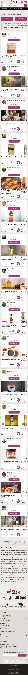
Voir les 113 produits (14, 445)
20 (15, 543)
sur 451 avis (15, 476)
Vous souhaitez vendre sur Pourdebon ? (9, 646)
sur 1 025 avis (15, 37)
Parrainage (2, 623)
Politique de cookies (13, 670)
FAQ (1, 638)
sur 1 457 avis (15, 104)
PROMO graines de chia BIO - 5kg (10, 359)
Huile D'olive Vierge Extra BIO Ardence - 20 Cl (9, 90)
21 (18, 543)
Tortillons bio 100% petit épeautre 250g (8, 496)
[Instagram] (10, 616)
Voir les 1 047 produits (14, 40)
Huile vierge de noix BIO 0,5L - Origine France (10, 326)
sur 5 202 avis (15, 239)
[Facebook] (3, 616)
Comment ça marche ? (5, 620)
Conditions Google (6, 659)
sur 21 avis (13, 273)
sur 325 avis (15, 70)
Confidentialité (19, 658)
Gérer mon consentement (13, 673)
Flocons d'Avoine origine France (10, 529)
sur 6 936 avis (15, 510)
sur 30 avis (15, 442)
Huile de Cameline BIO (7, 428)
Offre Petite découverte (8, 123)
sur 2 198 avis (15, 172)
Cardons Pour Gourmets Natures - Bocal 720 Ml (10, 157)
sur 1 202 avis (15, 375)
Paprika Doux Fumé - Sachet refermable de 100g (9, 56)
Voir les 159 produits (14, 107)
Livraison (2, 622)
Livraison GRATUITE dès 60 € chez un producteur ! (12, 8)
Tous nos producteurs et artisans (7, 631)
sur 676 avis (15, 138)
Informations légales (13, 669)
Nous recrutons (3, 641)
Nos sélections (3, 626)
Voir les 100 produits (14, 513)
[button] (15, 14)
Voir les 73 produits (14, 378)
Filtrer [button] (21, 18)
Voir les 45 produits (14, 412)
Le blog (1, 633)
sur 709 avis (15, 205)
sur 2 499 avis (15, 409)
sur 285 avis (15, 340)
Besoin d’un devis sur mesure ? (7, 644)
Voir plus (6, 29)
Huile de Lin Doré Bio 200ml (9, 225)
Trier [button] (7, 18)
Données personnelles (13, 672)
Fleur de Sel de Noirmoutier (9, 394)
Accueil (3, 11)
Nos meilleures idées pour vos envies (8, 629)
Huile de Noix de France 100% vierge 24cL (9, 292)
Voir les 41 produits (14, 343)
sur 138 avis (15, 306)
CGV (13, 666)
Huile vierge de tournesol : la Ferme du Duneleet (9, 258)
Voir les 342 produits (14, 242)
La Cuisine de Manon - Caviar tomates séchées (9, 462)
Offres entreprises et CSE (5, 647)
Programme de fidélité (5, 625)
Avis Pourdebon (3, 628)
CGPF (13, 668)
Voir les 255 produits (14, 208)
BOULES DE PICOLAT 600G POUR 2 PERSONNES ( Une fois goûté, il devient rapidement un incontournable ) (10, 191)
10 (11, 543)
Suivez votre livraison (4, 640)
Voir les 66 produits (14, 141)
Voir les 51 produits (14, 479)
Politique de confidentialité (17, 663)
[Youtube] (7, 616)
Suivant (23, 543)
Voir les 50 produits (14, 309)
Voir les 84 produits (14, 73)
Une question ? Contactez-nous (7, 636)
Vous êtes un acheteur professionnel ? (8, 643)
